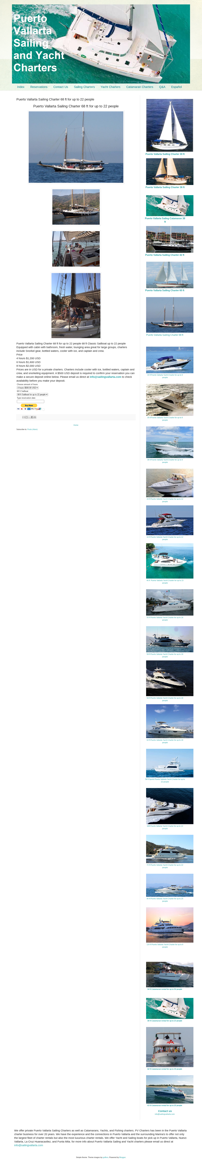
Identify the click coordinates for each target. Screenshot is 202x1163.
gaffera (105, 1157)
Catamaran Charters (139, 87)
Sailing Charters (84, 87)
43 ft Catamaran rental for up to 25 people (165, 1105)
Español (176, 87)
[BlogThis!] (26, 417)
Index (20, 87)
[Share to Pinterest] (34, 417)
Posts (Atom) (32, 429)
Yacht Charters (110, 87)
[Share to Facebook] (32, 417)
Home (75, 425)
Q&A (162, 87)
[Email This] (23, 417)
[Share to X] (29, 417)
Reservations (38, 87)
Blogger (122, 1157)
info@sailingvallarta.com (165, 1114)
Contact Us (60, 87)
